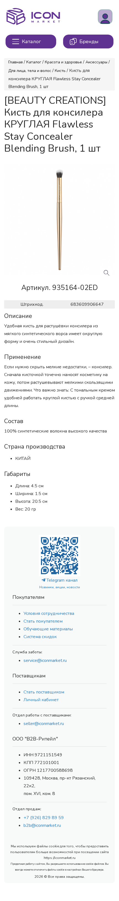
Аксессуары (96, 62)
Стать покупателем (43, 621)
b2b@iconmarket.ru (42, 825)
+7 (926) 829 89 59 (44, 818)
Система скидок (40, 637)
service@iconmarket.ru (45, 660)
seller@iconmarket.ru (44, 724)
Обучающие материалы (48, 629)
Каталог (33, 62)
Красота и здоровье (63, 62)
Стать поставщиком (44, 692)
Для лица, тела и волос (29, 70)
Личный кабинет (41, 700)
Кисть (60, 70)
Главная (15, 62)
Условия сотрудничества (49, 613)
